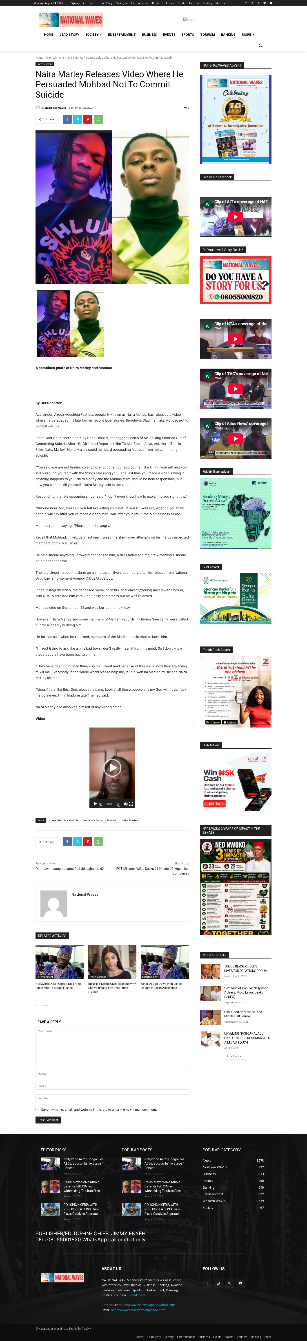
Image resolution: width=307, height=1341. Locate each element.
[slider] (109, 804)
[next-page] (45, 1003)
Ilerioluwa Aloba (93, 820)
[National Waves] (38, 108)
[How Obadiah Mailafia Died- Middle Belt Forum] (210, 1017)
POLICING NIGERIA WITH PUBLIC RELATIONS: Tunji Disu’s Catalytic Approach (81, 1209)
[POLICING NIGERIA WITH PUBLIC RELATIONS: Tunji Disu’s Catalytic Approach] (50, 1209)
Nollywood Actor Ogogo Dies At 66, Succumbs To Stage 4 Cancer (84, 1163)
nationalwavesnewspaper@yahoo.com (147, 1305)
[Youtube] (271, 3)
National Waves (55, 107)
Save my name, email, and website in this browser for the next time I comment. (99, 1109)
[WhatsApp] (98, 119)
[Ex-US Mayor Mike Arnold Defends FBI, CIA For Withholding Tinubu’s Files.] (50, 1186)
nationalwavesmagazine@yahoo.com (138, 1310)
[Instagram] (252, 3)
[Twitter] (258, 3)
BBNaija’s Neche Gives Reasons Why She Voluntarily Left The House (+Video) (112, 988)
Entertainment (55, 57)
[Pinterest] (87, 119)
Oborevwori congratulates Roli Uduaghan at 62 (70, 869)
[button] (260, 45)
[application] (112, 768)
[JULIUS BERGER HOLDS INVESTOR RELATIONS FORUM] (210, 971)
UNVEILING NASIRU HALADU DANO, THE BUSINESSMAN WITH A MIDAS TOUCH (247, 1038)
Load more (234, 1056)
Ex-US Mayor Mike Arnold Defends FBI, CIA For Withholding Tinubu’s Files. (82, 1186)
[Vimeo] (264, 3)
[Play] (95, 804)
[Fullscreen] (131, 804)
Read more (137, 1295)
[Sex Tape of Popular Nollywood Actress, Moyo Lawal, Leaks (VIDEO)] (210, 993)
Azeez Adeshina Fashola (63, 820)
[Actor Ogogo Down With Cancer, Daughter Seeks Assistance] (165, 962)
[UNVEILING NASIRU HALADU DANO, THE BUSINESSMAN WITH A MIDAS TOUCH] (210, 1038)
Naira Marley (130, 820)
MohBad (112, 820)
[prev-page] (38, 1003)
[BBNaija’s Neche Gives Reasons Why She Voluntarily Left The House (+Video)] (112, 962)
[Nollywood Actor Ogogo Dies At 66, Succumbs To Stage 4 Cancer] (60, 962)
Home (39, 57)
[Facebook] (246, 3)
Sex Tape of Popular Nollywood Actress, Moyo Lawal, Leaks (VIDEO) (246, 992)
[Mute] (125, 804)
